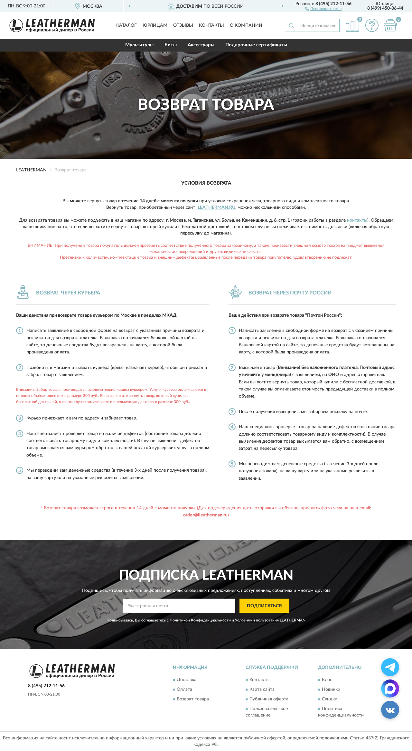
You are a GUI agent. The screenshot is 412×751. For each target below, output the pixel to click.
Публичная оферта (268, 699)
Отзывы (183, 25)
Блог (327, 680)
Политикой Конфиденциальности (200, 620)
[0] (390, 25)
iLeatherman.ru (215, 207)
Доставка (186, 680)
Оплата (184, 689)
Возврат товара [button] (193, 699)
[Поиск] (291, 25)
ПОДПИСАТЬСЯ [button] (264, 606)
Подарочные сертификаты (256, 45)
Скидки (329, 699)
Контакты (211, 25)
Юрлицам (155, 25)
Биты (170, 45)
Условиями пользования (257, 620)
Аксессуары (201, 45)
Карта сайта (262, 689)
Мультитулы (139, 45)
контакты (357, 220)
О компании (246, 25)
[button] (323, 8)
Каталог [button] (126, 25)
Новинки (331, 689)
